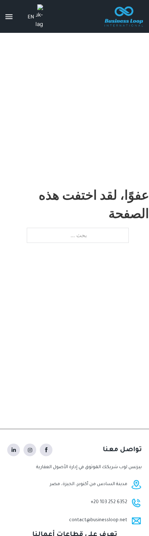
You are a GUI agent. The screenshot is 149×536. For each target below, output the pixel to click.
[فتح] (9, 16)
